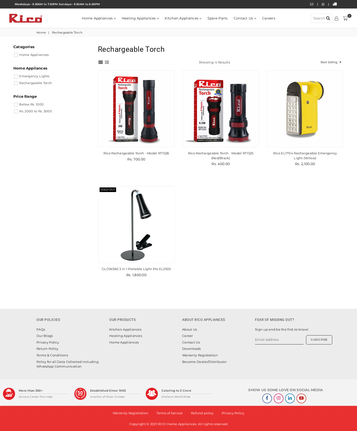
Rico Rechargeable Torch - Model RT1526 (136, 153)
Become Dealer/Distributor (204, 362)
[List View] (107, 62)
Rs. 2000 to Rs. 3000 (35, 111)
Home (41, 32)
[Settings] (336, 18)
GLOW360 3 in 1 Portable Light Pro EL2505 (136, 269)
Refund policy (202, 413)
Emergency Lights (34, 76)
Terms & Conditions (52, 355)
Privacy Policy (47, 342)
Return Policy (47, 349)
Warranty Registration (200, 355)
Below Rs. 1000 (31, 104)
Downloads (191, 349)
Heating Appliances (139, 18)
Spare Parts (217, 18)
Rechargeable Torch (35, 83)
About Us (189, 329)
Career (187, 336)
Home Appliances (98, 18)
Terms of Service (169, 413)
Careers (268, 18)
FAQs (40, 329)
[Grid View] (100, 62)
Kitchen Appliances (182, 18)
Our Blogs (44, 336)
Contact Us (244, 18)
